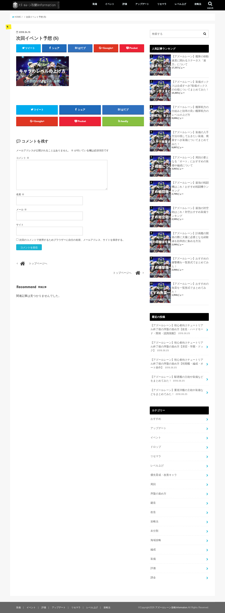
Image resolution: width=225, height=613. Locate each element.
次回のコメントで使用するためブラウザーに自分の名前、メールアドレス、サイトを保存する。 (72, 239)
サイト (20, 224)
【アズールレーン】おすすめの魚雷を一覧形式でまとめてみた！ (190, 287)
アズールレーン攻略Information (171, 607)
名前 (20, 194)
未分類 (154, 530)
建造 (153, 502)
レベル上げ (180, 4)
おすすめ (155, 418)
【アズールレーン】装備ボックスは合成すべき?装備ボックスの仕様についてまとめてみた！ (190, 85)
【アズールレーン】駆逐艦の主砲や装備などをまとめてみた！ (176, 378)
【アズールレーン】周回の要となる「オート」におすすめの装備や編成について (190, 161)
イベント (109, 4)
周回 (153, 484)
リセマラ (161, 4)
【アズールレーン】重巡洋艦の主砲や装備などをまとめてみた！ (176, 392)
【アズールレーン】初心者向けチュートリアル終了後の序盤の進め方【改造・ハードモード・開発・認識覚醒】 (176, 329)
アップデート (142, 4)
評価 (125, 4)
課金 (153, 577)
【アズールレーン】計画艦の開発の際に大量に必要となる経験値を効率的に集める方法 (190, 237)
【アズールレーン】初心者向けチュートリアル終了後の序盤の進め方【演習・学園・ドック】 (176, 346)
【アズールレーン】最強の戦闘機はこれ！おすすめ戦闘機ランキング (190, 186)
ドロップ (155, 446)
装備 (94, 4)
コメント (22, 157)
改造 (153, 512)
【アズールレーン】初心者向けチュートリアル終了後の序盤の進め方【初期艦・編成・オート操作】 (176, 363)
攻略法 (197, 4)
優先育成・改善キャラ (163, 475)
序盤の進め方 (158, 493)
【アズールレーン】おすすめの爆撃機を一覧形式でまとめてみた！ (190, 262)
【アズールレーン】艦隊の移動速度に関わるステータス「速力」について (190, 60)
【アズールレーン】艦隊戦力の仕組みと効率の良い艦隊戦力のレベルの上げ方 (190, 111)
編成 (153, 549)
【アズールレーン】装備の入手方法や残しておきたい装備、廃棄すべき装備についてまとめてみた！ (190, 138)
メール (21, 209)
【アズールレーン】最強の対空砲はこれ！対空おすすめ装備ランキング (190, 212)
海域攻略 (155, 540)
